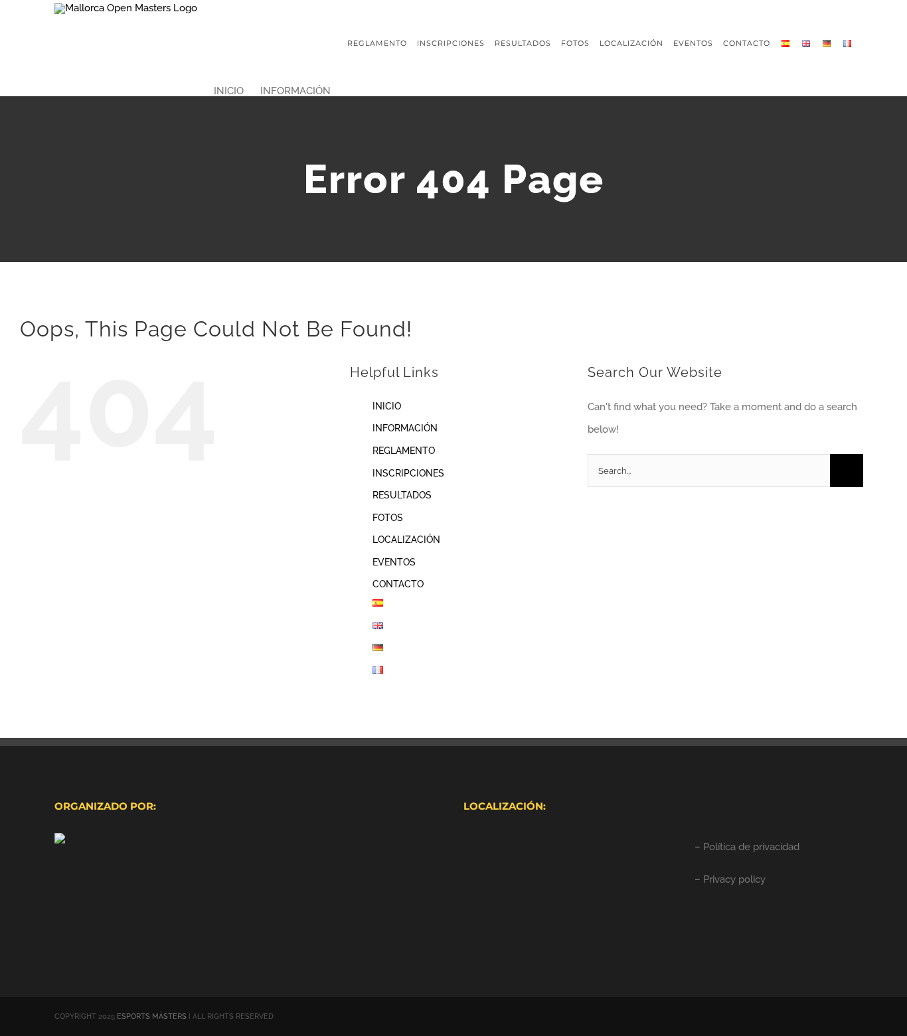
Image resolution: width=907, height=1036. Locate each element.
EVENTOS (394, 562)
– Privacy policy (730, 879)
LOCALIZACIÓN (406, 539)
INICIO (386, 406)
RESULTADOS (402, 495)
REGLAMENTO (403, 450)
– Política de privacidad (747, 847)
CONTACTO (398, 584)
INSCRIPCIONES (408, 473)
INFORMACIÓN (405, 428)
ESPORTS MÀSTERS (152, 1016)
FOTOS (387, 517)
